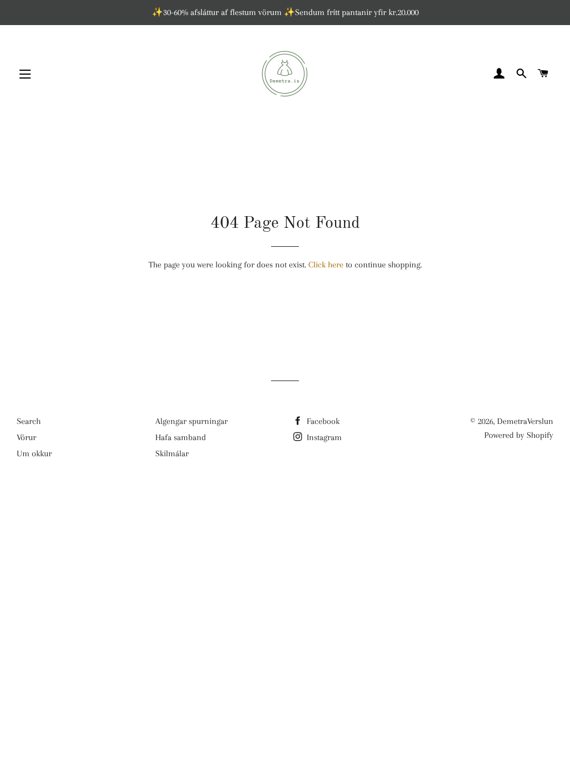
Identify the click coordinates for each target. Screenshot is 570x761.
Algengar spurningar (191, 421)
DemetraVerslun (525, 421)
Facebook (322, 421)
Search (29, 421)
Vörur (26, 437)
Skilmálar (172, 453)
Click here (325, 265)
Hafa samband (180, 437)
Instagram (323, 437)
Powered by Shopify (518, 435)
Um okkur (34, 453)
